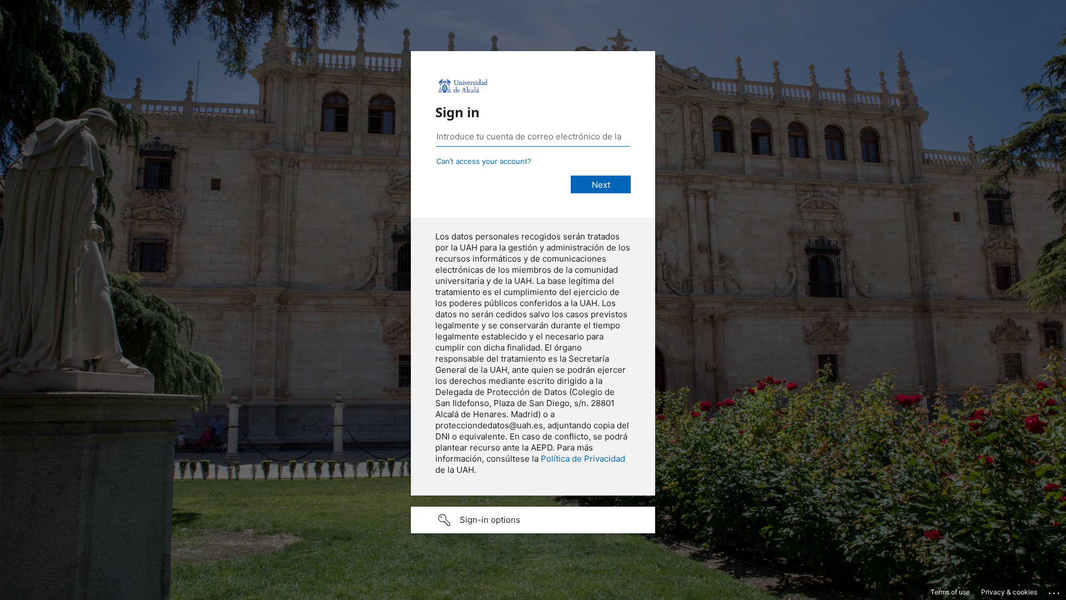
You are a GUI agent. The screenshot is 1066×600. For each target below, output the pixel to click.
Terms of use (950, 592)
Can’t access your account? (483, 161)
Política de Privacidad (583, 458)
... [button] (1055, 590)
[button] (533, 520)
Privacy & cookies (1009, 592)
